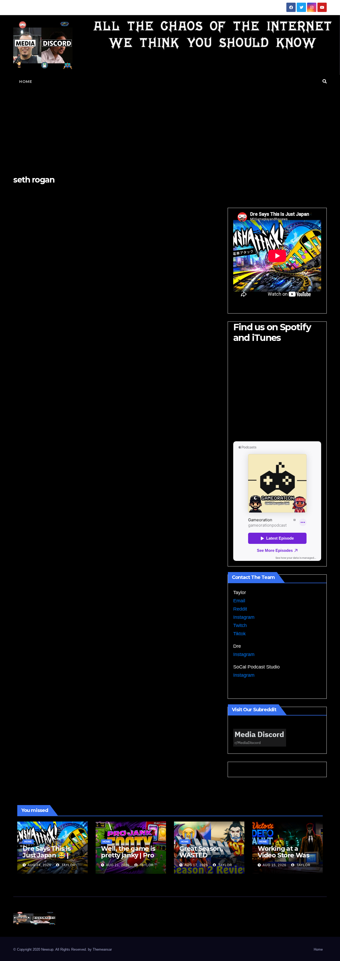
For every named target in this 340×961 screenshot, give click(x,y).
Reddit (240, 609)
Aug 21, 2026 (118, 865)
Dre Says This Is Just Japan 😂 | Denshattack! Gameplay (47, 858)
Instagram (243, 617)
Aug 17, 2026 (196, 865)
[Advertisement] (170, 128)
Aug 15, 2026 (274, 865)
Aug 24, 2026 (39, 865)
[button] (324, 81)
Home (25, 81)
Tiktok (239, 633)
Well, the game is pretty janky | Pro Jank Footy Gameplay (128, 858)
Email (239, 600)
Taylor (68, 865)
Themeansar (102, 949)
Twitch (240, 625)
